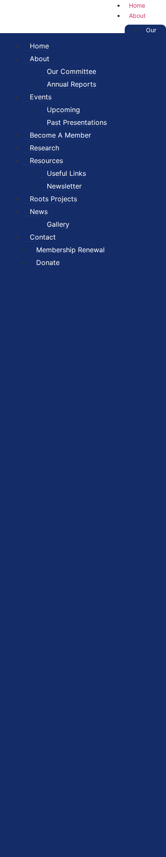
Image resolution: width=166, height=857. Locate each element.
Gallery (58, 224)
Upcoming (63, 109)
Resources (46, 160)
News (39, 211)
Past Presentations (77, 122)
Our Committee (71, 71)
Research (44, 148)
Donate (48, 262)
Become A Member (60, 135)
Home (39, 46)
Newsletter (64, 186)
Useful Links (66, 173)
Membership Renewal (70, 249)
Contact (43, 237)
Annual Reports (71, 84)
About (137, 15)
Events (41, 97)
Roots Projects (53, 199)
